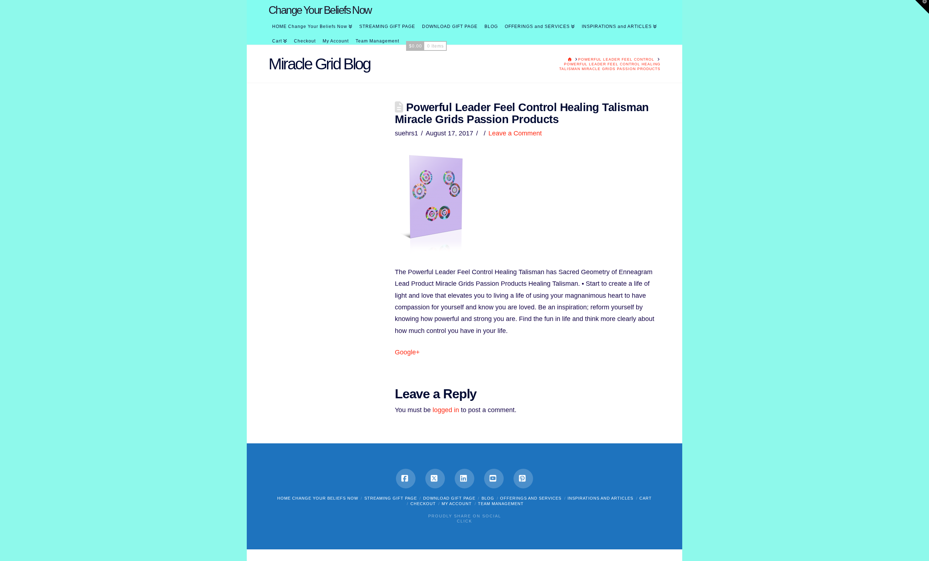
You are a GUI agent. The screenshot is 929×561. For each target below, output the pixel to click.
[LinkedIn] (464, 478)
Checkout (423, 503)
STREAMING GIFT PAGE (390, 498)
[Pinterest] (523, 478)
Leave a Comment (515, 133)
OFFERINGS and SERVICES (530, 498)
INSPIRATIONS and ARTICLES (600, 498)
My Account (457, 503)
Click (464, 521)
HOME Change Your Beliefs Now (317, 498)
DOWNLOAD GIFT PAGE (449, 498)
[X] (435, 478)
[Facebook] (406, 478)
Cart (645, 498)
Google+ (407, 352)
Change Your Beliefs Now (320, 10)
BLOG (488, 498)
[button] (922, 7)
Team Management (501, 503)
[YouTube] (494, 478)
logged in (446, 410)
